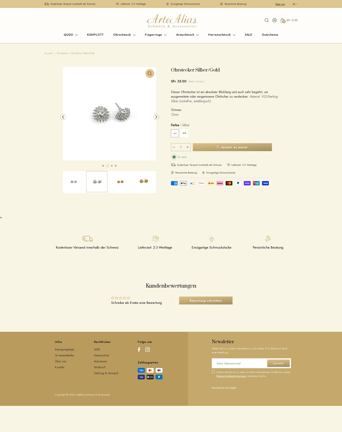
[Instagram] (147, 350)
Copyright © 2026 (65, 395)
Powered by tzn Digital (224, 388)
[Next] (156, 117)
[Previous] (63, 117)
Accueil (48, 53)
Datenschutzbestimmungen (231, 376)
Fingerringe (154, 34)
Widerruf (99, 367)
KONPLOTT (95, 34)
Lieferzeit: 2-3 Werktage (133, 4)
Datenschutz (101, 355)
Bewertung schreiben (206, 300)
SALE (248, 34)
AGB (97, 349)
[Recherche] (267, 20)
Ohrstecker (62, 53)
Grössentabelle (64, 355)
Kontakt (59, 367)
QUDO (69, 34)
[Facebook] (139, 350)
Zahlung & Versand (106, 373)
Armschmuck (186, 34)
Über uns (280, 4)
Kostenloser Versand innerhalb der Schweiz (73, 4)
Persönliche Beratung (235, 4)
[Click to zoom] (149, 73)
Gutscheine (270, 34)
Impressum (100, 361)
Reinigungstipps (64, 349)
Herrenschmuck (220, 34)
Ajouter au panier (234, 147)
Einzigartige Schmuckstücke (185, 4)
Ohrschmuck (122, 34)
